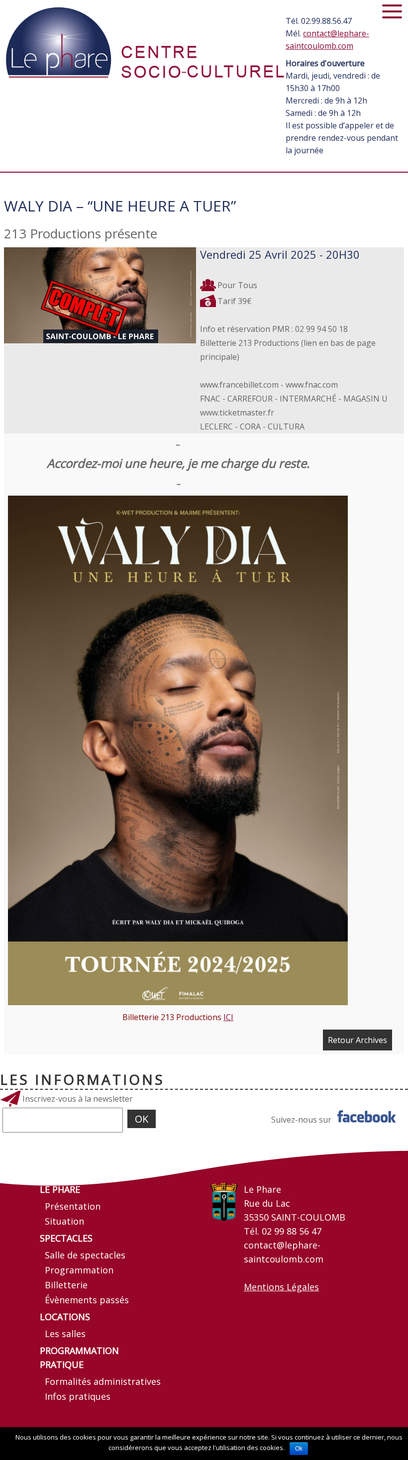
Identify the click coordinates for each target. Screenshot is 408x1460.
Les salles (65, 1334)
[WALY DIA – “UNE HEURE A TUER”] (100, 295)
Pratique (62, 1364)
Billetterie (66, 1285)
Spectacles (66, 1238)
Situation (64, 1221)
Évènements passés (87, 1300)
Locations (65, 1317)
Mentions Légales (281, 1287)
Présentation (73, 1206)
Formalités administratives (103, 1381)
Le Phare (60, 1189)
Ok (299, 1448)
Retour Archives (357, 1040)
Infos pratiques (77, 1396)
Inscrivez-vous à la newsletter (77, 1098)
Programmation (79, 1270)
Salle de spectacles (85, 1255)
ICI (228, 1017)
